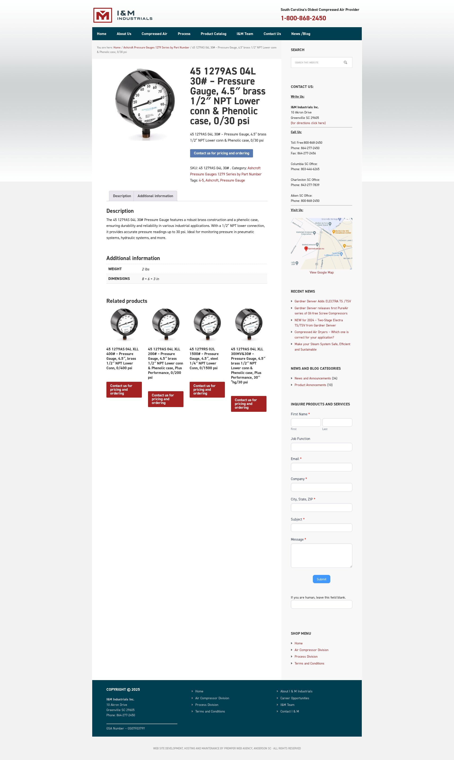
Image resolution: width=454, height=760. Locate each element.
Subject (298, 519)
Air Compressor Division (311, 650)
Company (299, 479)
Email (296, 458)
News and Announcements (313, 378)
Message (298, 539)
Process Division (306, 656)
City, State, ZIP (303, 499)
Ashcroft (211, 180)
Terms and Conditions (309, 663)
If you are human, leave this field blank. (318, 597)
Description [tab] (122, 195)
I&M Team (287, 705)
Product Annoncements (310, 385)
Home (299, 643)
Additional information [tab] (155, 195)
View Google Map (322, 272)
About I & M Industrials (296, 691)
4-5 (201, 180)
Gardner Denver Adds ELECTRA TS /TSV (323, 301)
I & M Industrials (123, 15)
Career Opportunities (294, 698)
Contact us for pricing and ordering (221, 153)
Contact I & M (289, 711)
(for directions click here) (308, 123)
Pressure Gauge (232, 180)
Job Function (300, 438)
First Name (300, 414)
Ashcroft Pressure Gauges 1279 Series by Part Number (156, 47)
